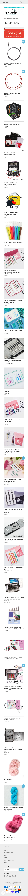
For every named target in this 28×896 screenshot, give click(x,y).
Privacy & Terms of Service (9, 860)
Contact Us (6, 854)
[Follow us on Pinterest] (10, 876)
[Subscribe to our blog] (16, 876)
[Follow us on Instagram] (13, 876)
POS (18, 882)
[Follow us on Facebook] (5, 876)
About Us (5, 855)
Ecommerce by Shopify (12, 883)
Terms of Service (7, 864)
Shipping (5, 857)
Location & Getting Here (8, 852)
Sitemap (5, 862)
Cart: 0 (23, 2)
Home (5, 849)
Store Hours (6, 850)
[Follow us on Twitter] (7, 876)
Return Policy (6, 859)
